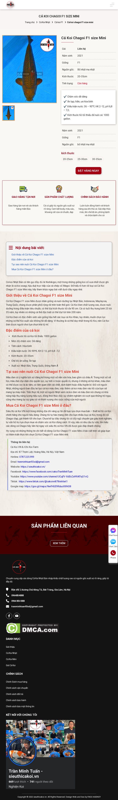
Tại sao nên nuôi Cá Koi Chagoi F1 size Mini (35, 264)
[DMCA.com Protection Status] (32, 627)
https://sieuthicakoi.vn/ (33, 466)
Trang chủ (30, 22)
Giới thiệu (10, 647)
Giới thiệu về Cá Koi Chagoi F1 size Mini (33, 254)
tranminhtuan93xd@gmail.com (33, 461)
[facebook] (9, 616)
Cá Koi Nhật (44, 22)
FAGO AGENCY (94, 797)
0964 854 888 (18, 601)
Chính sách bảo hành (16, 700)
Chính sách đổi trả (14, 694)
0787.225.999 (26, 456)
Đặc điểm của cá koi (22, 259)
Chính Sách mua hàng (16, 682)
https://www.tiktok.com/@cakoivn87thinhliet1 (43, 481)
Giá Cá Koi (11, 665)
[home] (10, 4)
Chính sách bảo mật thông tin (20, 706)
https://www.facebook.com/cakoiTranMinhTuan (47, 471)
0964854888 (17, 595)
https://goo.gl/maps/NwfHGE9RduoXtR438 (48, 486)
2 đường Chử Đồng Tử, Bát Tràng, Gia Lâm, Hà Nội (40, 589)
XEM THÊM (59, 543)
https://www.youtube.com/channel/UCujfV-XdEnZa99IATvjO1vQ (54, 476)
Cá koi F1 (59, 22)
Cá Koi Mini (11, 659)
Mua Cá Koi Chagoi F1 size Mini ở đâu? (32, 269)
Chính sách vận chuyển (17, 688)
